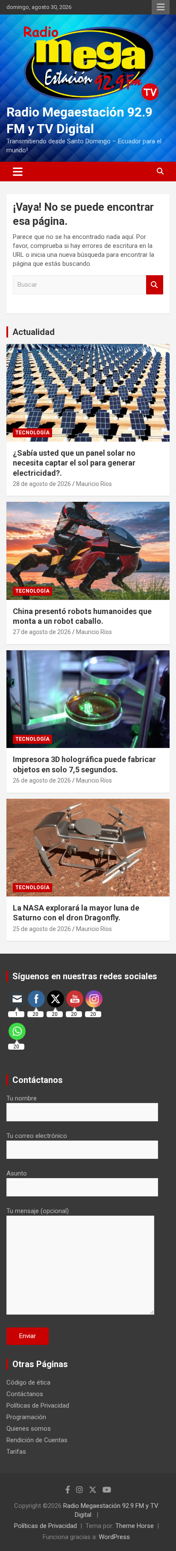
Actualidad (33, 332)
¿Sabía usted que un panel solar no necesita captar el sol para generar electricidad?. (74, 462)
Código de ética (28, 1382)
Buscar (154, 284)
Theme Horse (134, 1526)
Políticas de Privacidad (37, 1405)
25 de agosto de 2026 (42, 928)
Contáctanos (24, 1394)
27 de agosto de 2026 (42, 632)
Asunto (16, 1173)
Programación (26, 1417)
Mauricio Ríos (94, 483)
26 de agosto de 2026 (42, 780)
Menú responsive (161, 7)
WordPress (114, 1537)
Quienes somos (28, 1428)
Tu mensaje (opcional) (37, 1211)
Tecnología (32, 433)
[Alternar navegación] (17, 171)
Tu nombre (21, 1098)
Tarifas (16, 1451)
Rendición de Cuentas (36, 1440)
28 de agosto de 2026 (42, 483)
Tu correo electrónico (36, 1136)
